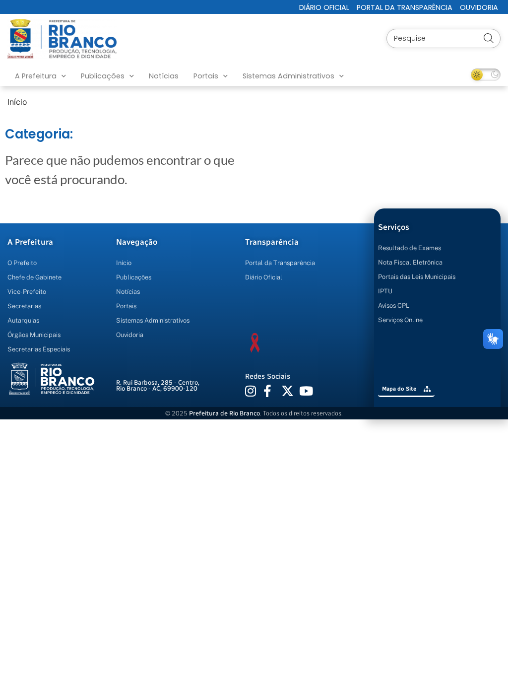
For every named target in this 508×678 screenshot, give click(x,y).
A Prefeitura (36, 76)
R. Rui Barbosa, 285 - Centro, (157, 386)
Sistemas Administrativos (288, 76)
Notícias (164, 76)
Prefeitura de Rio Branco (224, 413)
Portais (205, 76)
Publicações (103, 76)
